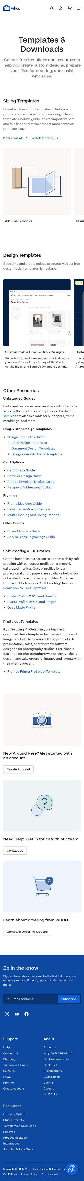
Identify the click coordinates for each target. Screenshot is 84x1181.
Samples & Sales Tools (18, 1149)
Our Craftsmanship (56, 1059)
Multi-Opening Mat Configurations (33, 515)
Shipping (9, 1059)
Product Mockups (15, 1137)
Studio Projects (13, 1120)
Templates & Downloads (19, 1126)
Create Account (13, 1088)
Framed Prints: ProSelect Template (34, 671)
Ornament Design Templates (33, 448)
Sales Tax (9, 1071)
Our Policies (10, 1174)
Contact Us (10, 1053)
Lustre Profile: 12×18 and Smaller (31, 596)
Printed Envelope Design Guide (30, 482)
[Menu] (78, 8)
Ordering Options (15, 1114)
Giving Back (52, 1077)
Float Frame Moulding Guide (28, 509)
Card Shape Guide (21, 470)
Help (6, 1047)
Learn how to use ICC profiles (24, 588)
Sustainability (53, 1071)
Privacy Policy (29, 1174)
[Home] (11, 7)
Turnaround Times (15, 1065)
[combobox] (51, 8)
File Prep (9, 1132)
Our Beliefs (51, 1065)
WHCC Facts (52, 1094)
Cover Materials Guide (24, 531)
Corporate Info (49, 1174)
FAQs (7, 1077)
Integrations (11, 1143)
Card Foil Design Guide (24, 476)
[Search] (51, 8)
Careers (49, 1088)
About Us (50, 1047)
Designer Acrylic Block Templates (36, 454)
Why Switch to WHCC (58, 1053)
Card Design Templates (29, 443)
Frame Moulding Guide (24, 504)
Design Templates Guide (25, 437)
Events (48, 1082)
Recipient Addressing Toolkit (29, 487)
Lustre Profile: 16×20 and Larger (31, 602)
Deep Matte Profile (21, 607)
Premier (8, 1082)
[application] (72, 1169)
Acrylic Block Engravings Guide (31, 537)
